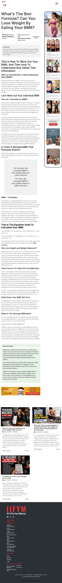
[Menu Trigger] (56, 3)
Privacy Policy (28, 574)
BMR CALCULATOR (10, 537)
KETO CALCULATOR (10, 543)
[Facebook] (8, 517)
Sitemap (9, 559)
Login (8, 561)
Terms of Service (19, 574)
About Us (18, 565)
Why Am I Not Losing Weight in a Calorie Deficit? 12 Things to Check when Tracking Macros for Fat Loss (46, 427)
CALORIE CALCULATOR (10, 550)
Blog (8, 555)
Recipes (9, 557)
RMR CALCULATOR (10, 540)
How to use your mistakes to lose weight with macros (14, 429)
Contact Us (19, 567)
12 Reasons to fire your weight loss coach (14, 477)
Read (26, 450)
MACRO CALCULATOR (10, 525)
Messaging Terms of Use (40, 574)
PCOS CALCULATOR (10, 529)
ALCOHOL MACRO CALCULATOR (11, 547)
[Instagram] (13, 517)
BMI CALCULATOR (11, 534)
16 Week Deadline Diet (11, 570)
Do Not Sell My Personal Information (31, 576)
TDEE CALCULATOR (10, 532)
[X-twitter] (10, 517)
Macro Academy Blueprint (11, 567)
